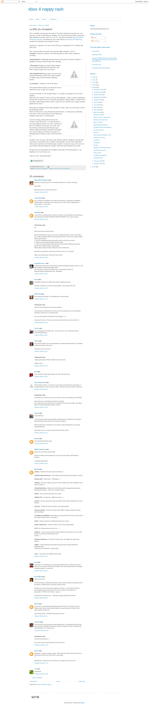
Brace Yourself (98, 122)
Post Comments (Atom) (44, 684)
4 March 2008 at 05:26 (41, 219)
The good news (96, 64)
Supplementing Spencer (101, 125)
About (37, 19)
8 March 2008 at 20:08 (41, 598)
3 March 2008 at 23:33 (41, 192)
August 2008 (98, 100)
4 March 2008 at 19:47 (41, 335)
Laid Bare (96, 140)
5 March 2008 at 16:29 (41, 443)
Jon (35, 669)
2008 (94, 87)
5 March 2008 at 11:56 (41, 407)
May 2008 (97, 107)
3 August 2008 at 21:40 (41, 674)
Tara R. (36, 328)
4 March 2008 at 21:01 (41, 351)
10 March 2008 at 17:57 (41, 663)
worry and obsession (64, 168)
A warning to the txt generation (101, 68)
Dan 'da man (97, 153)
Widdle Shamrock (39, 449)
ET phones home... (99, 130)
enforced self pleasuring (74, 39)
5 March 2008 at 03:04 (41, 376)
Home (31, 19)
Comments (96, 41)
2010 (94, 82)
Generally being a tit (99, 150)
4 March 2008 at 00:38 (41, 206)
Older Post (82, 681)
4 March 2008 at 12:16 (41, 274)
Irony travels (95, 51)
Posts (94, 37)
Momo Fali (37, 294)
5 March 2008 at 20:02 (41, 556)
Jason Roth (37, 198)
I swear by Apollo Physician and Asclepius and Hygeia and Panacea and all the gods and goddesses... (104, 59)
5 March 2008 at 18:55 (41, 463)
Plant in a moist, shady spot (102, 117)
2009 (94, 85)
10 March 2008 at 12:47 (41, 645)
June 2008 (97, 105)
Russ (36, 279)
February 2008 (98, 161)
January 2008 (98, 163)
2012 (94, 77)
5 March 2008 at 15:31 (41, 433)
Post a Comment (37, 677)
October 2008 (98, 94)
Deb (35, 372)
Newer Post (33, 681)
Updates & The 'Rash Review (102, 147)
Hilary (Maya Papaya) (41, 180)
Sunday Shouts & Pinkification (102, 127)
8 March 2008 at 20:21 (41, 616)
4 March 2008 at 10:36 (41, 257)
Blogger (82, 703)
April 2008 (97, 110)
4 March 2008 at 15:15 (41, 288)
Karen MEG (37, 576)
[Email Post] (48, 166)
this (52, 37)
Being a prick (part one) (100, 120)
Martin (36, 469)
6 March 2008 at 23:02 (41, 571)
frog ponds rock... (39, 263)
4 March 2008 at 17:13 (41, 299)
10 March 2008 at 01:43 (41, 630)
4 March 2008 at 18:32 (41, 322)
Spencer (96, 132)
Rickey (36, 438)
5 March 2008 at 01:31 (41, 366)
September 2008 (99, 97)
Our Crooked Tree (39, 382)
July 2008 (97, 102)
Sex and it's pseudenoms (41, 168)
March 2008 (97, 112)
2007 (94, 167)
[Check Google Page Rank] (35, 697)
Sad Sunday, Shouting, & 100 (102, 135)
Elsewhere (53, 19)
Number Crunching (99, 137)
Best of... (44, 19)
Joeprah (36, 622)
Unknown (37, 212)
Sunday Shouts (98, 158)
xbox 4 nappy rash (45, 9)
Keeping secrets (97, 54)
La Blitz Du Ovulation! (100, 155)
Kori (35, 562)
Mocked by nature (99, 114)
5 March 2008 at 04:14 (41, 389)
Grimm (36, 413)
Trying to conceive (53, 168)
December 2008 (99, 89)
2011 (94, 80)
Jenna (36, 341)
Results (96, 145)
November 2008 (99, 92)
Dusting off (97, 142)
